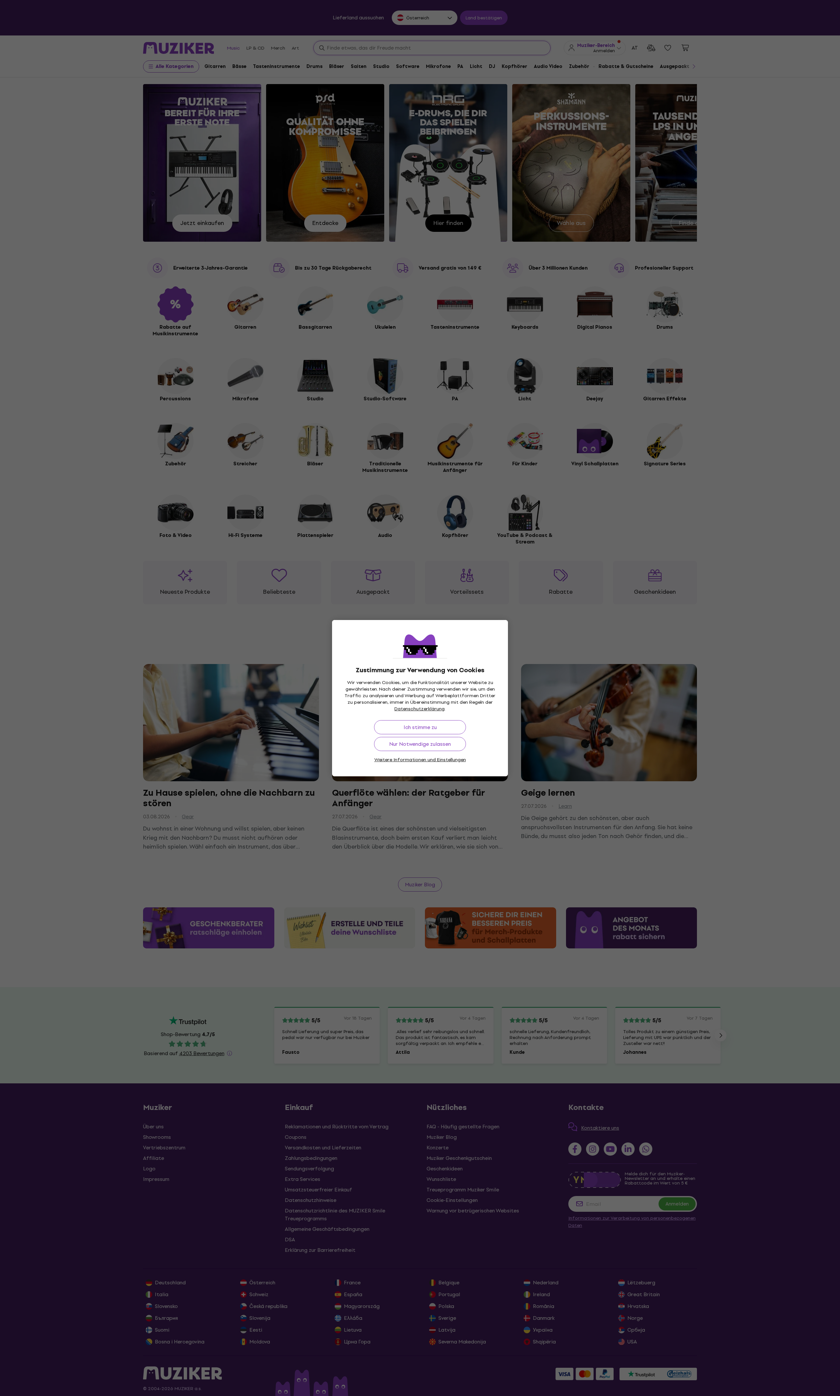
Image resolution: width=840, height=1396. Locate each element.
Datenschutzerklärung (419, 709)
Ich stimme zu (420, 727)
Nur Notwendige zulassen (420, 744)
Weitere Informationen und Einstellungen (420, 759)
